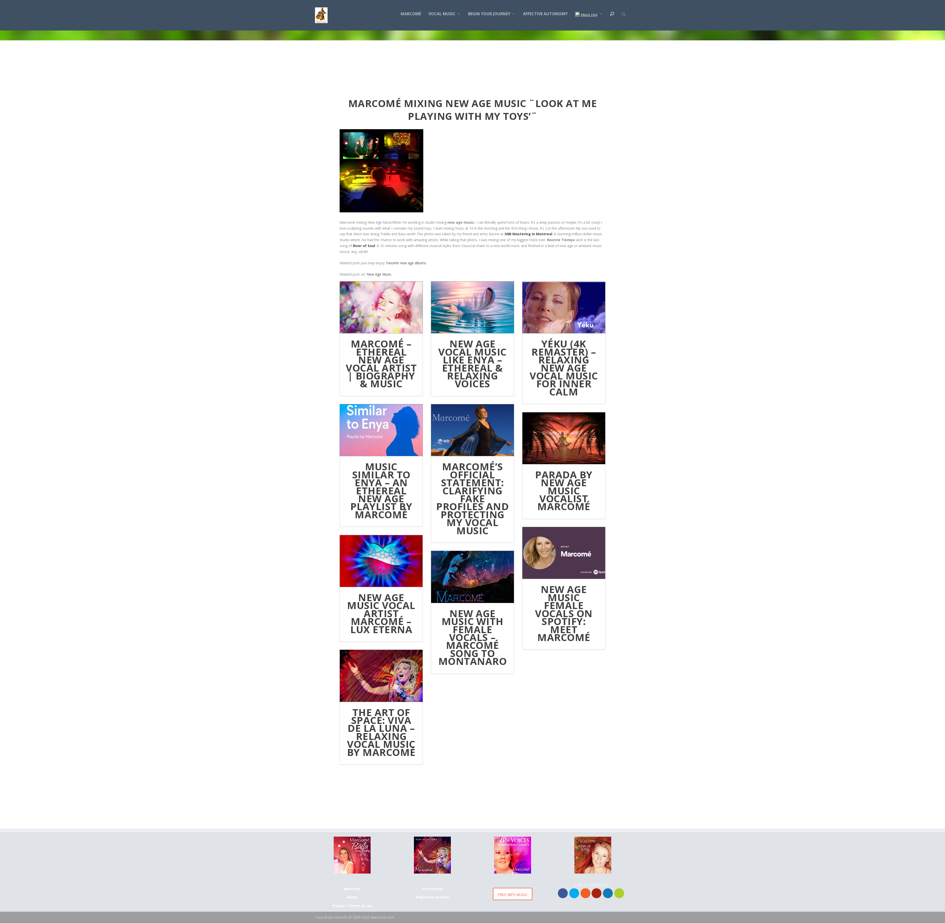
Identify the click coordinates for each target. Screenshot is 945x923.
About (352, 897)
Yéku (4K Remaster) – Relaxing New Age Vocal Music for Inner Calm (564, 367)
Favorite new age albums (405, 263)
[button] (623, 21)
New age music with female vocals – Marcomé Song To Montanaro (472, 637)
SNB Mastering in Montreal (528, 234)
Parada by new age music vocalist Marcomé (564, 490)
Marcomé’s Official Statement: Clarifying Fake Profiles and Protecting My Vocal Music (472, 498)
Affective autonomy (545, 14)
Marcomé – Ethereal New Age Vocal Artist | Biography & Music (381, 363)
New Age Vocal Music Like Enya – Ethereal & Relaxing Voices (472, 363)
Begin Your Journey (489, 14)
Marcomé (411, 14)
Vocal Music (442, 14)
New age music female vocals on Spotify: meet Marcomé (564, 613)
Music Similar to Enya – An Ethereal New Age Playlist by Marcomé (381, 490)
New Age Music (379, 274)
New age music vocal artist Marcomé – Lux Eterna (381, 613)
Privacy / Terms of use (352, 905)
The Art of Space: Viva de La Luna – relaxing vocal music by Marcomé (381, 732)
